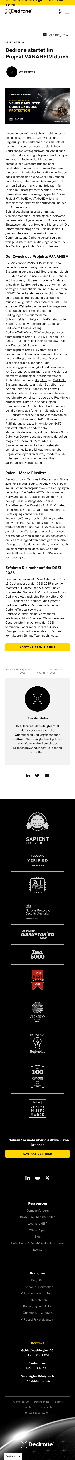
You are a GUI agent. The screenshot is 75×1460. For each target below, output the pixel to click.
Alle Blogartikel (56, 35)
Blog (38, 1236)
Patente (58, 1401)
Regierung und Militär (37, 1306)
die (37, 380)
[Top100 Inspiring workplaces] (37, 1076)
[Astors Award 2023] (37, 1012)
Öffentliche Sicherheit (37, 1313)
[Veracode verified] (37, 860)
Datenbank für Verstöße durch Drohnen (37, 1243)
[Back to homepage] (37, 1444)
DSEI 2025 (43, 583)
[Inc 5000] (37, 954)
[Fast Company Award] (37, 1044)
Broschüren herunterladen (37, 1217)
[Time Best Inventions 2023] (37, 980)
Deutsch (10, 1456)
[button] (66, 11)
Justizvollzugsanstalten (37, 1287)
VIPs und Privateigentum (37, 1319)
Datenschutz (41, 1401)
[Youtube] (37, 1178)
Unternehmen (37, 1300)
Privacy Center (45, 1407)
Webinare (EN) (37, 1223)
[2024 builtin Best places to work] (37, 1108)
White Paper (37, 1230)
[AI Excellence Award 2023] (37, 885)
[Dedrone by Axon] (18, 10)
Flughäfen (37, 1280)
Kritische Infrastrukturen (37, 1293)
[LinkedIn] (27, 1178)
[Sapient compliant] (37, 840)
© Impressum (21, 1401)
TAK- (43, 380)
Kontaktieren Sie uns (37, 647)
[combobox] (13, 1456)
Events (37, 1249)
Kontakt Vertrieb (37, 1153)
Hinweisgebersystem (37, 1412)
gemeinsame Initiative (20, 203)
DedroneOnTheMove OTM (22, 332)
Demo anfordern (38, 1210)
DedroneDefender (17, 614)
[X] (47, 1178)
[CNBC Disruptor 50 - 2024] (37, 934)
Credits (27, 1407)
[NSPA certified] (37, 911)
